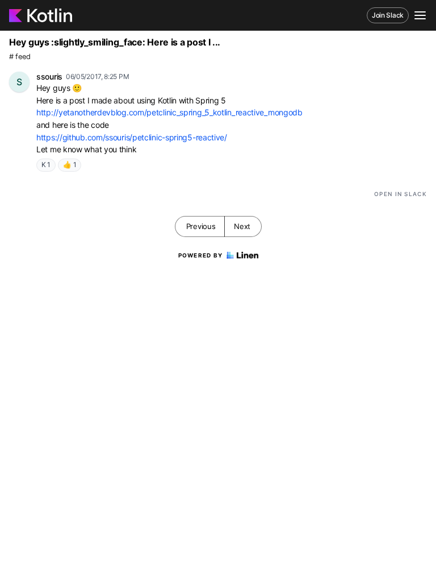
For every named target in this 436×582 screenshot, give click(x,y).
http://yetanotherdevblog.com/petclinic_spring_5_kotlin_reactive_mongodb (169, 112)
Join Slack (388, 15)
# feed (19, 56)
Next (242, 226)
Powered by (200, 255)
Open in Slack (400, 193)
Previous (201, 226)
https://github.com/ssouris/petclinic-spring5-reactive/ (131, 137)
